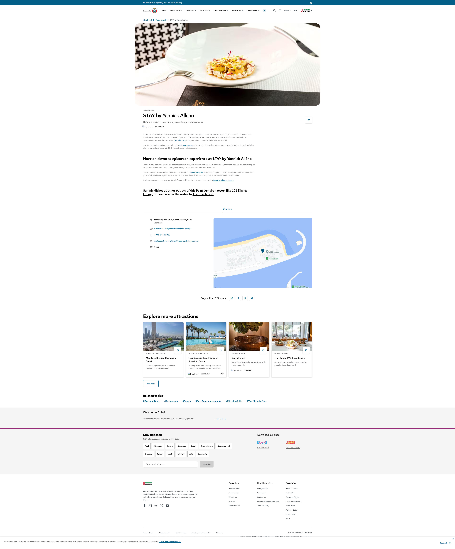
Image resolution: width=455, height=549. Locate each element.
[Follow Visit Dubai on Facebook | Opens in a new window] (144, 505)
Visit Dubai (147, 20)
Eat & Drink (204, 10)
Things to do (190, 10)
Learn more (219, 418)
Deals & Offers (252, 10)
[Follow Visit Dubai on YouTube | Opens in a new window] (167, 505)
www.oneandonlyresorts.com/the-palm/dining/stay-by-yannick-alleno (173, 228)
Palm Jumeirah (206, 190)
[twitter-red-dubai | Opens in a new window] (245, 298)
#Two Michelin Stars (257, 401)
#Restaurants (171, 401)
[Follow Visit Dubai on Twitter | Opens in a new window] (161, 505)
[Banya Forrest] (249, 336)
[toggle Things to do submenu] (195, 10)
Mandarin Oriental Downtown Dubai (161, 359)
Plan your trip (236, 10)
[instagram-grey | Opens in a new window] (150, 505)
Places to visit (161, 20)
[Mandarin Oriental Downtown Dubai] (163, 336)
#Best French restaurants (208, 401)
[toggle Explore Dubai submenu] (181, 10)
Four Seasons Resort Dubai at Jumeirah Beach (203, 359)
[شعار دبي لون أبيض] (148, 484)
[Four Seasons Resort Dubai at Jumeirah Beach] (206, 336)
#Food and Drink (151, 401)
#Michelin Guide (234, 401)
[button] (445, 543)
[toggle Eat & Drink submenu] (209, 10)
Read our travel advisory (173, 2)
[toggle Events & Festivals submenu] (227, 10)
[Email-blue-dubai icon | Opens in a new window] (251, 298)
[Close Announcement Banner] (311, 2)
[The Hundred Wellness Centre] (292, 336)
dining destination (186, 145)
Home (164, 10)
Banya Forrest (238, 358)
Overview (227, 209)
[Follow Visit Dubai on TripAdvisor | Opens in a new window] (156, 505)
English (286, 10)
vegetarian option (196, 172)
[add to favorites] (308, 120)
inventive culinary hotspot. (223, 180)
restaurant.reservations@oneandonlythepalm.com (175, 240)
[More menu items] (264, 10)
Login (295, 10)
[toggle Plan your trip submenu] (242, 10)
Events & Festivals (220, 10)
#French (187, 401)
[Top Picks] (280, 10)
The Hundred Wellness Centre (289, 358)
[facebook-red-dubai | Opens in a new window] (238, 298)
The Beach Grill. (203, 194)
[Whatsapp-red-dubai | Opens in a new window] (231, 298)
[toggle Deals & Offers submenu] (258, 10)
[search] (274, 10)
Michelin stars (180, 140)
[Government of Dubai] (150, 10)
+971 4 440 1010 (162, 234)
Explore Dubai (175, 10)
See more (151, 383)
